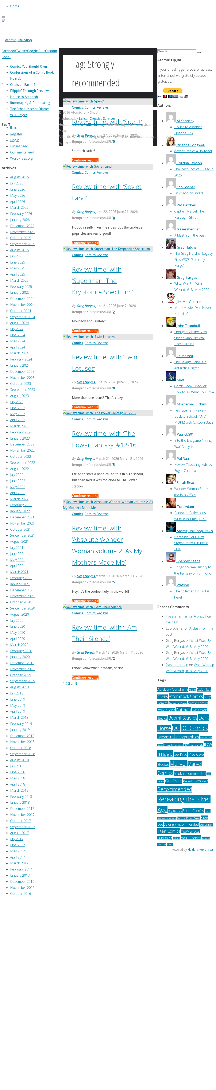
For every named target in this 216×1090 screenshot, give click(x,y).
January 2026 (20, 219)
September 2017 (22, 827)
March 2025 (19, 280)
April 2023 (17, 420)
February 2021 (21, 578)
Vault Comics (191, 837)
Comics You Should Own (28, 67)
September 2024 (22, 317)
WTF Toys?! (18, 115)
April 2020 (17, 638)
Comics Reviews (96, 107)
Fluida (191, 849)
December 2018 (22, 735)
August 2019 (19, 687)
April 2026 (17, 201)
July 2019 (16, 693)
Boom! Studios (182, 718)
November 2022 (22, 450)
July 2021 (16, 547)
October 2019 (20, 675)
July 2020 (16, 620)
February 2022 (21, 505)
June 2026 (17, 189)
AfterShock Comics (186, 696)
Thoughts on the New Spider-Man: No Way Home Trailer (190, 338)
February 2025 (21, 286)
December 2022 (22, 444)
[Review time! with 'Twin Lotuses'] (89, 337)
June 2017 (17, 845)
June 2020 (17, 626)
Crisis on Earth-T (23, 85)
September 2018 (22, 754)
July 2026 (16, 183)
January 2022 (20, 511)
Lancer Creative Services (97, 119)
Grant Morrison (173, 745)
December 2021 (22, 517)
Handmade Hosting (90, 125)
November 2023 (22, 377)
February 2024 (21, 359)
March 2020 (19, 644)
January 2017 (20, 875)
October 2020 (20, 602)
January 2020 (20, 656)
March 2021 (19, 571)
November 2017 (22, 814)
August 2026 (19, 177)
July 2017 (16, 839)
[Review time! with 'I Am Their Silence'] (92, 607)
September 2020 (22, 608)
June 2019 (17, 699)
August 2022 (19, 468)
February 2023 (21, 432)
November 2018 (22, 741)
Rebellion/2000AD (195, 781)
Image (165, 753)
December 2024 (22, 298)
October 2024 (20, 310)
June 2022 (17, 480)
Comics (77, 107)
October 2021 (20, 529)
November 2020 (22, 596)
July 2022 (16, 474)
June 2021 (17, 553)
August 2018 (19, 760)
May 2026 (17, 195)
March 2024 (19, 353)
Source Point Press (188, 818)
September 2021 (22, 535)
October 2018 (20, 748)
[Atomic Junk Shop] (17, 40)
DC (176, 728)
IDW (208, 744)
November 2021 (22, 523)
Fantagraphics (186, 736)
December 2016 (22, 881)
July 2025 (16, 256)
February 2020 (21, 651)
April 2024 (17, 347)
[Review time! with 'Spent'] (83, 101)
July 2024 (16, 329)
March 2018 (19, 790)
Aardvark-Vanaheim (172, 689)
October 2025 (20, 237)
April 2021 (17, 565)
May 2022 (17, 486)
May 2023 (17, 414)
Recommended (174, 789)
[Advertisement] (30, 963)
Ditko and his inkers (188, 193)
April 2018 (17, 784)
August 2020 (19, 614)
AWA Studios (166, 710)
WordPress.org (21, 158)
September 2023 (22, 389)
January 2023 (20, 438)
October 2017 (20, 820)
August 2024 (19, 322)
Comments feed (22, 152)
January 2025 (20, 292)
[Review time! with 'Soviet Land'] (87, 166)
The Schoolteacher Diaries (29, 109)
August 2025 (19, 250)
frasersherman (177, 616)
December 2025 (22, 225)
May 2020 (17, 632)
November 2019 (22, 669)
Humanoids (196, 745)
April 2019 (17, 711)
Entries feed (19, 146)
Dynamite (165, 736)
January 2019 (20, 729)
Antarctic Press (178, 703)
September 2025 (22, 244)
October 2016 (20, 893)
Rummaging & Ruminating (30, 103)
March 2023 (19, 426)
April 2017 (17, 857)
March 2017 (19, 863)
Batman (183, 709)
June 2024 (17, 335)
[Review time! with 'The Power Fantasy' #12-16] (99, 413)
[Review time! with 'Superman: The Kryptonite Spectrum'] (106, 249)
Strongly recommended (181, 824)
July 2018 (16, 766)
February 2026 (21, 213)
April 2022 (17, 493)
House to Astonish (24, 97)
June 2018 (17, 772)
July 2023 (16, 402)
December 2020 (22, 590)
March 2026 (19, 207)
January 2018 (20, 802)
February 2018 (21, 796)
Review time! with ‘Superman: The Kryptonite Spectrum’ (102, 280)
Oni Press (173, 781)
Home (13, 127)
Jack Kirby (180, 754)
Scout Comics (193, 810)
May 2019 (17, 705)
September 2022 (22, 462)
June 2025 (17, 262)
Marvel (178, 763)
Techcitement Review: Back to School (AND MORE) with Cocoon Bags (193, 416)
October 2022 (20, 456)
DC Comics (194, 728)
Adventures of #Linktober (193, 151)
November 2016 (22, 887)
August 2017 (19, 832)
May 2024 (17, 341)
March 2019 (19, 717)
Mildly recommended (190, 773)
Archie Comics (198, 703)
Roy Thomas (175, 811)
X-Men (170, 844)
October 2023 (20, 383)
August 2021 (19, 541)
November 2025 (22, 232)
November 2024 (22, 304)
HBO (186, 745)
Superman (206, 824)
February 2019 (21, 723)
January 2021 (20, 584)
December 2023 (22, 371)
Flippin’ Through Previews (30, 91)
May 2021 (17, 559)
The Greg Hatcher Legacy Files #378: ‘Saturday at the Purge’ (194, 259)
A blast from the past (189, 235)
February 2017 (21, 869)
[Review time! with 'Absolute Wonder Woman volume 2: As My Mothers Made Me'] (108, 508)
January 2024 (20, 365)
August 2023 (19, 395)
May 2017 (17, 851)
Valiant (176, 838)
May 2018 (17, 778)
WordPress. (206, 849)
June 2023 (17, 408)
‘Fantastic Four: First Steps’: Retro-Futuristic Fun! (191, 543)
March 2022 (19, 499)
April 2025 (17, 274)
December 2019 (22, 663)
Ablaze (192, 689)
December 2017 (22, 808)
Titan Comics (168, 831)
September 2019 (22, 681)
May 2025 (17, 268)
